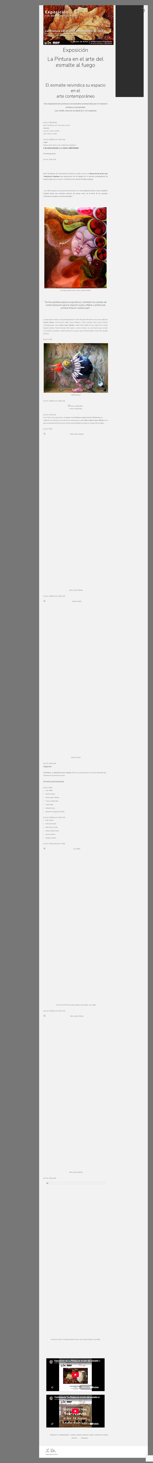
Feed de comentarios (124, 88)
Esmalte (79, 1435)
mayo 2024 (121, 50)
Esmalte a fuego (88, 1435)
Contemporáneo (63, 1435)
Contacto (12, 43)
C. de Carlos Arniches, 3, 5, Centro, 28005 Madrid (61, 148)
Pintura (105, 1435)
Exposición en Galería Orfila (126, 30)
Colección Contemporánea (18, 25)
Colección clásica (15, 21)
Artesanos (53, 1435)
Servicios (12, 17)
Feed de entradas (123, 85)
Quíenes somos (14, 36)
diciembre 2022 (122, 58)
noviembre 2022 (122, 60)
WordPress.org (122, 90)
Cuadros (73, 1435)
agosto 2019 (121, 63)
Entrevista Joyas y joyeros (125, 28)
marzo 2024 (121, 53)
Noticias (12, 39)
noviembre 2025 (122, 48)
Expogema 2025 (122, 25)
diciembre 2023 (122, 55)
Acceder (120, 83)
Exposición (98, 1435)
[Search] (139, 9)
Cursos (11, 32)
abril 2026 (121, 45)
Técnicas (12, 28)
